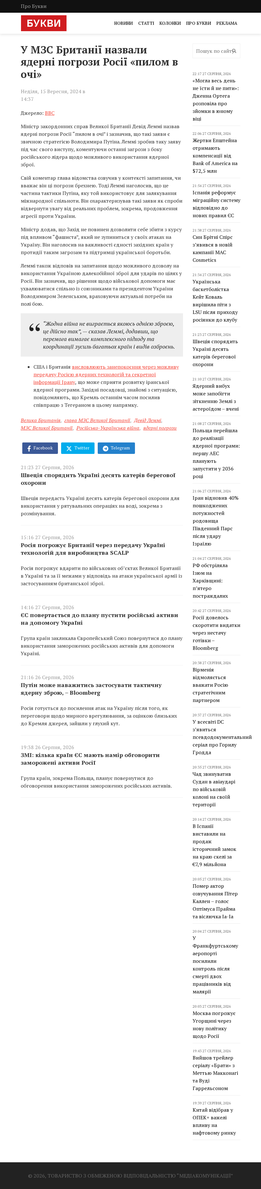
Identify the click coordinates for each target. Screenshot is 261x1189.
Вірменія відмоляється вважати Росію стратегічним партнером (210, 685)
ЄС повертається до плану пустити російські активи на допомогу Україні (99, 618)
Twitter (81, 448)
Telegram (120, 448)
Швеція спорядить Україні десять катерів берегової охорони (98, 478)
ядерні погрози (160, 427)
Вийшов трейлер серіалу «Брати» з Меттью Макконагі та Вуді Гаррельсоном (215, 1073)
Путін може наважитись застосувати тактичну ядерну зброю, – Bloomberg (91, 688)
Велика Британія (40, 420)
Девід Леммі (147, 420)
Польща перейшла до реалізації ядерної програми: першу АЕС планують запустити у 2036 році (216, 453)
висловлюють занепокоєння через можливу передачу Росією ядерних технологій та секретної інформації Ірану (106, 374)
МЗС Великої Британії (47, 427)
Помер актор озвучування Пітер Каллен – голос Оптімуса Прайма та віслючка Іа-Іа (215, 901)
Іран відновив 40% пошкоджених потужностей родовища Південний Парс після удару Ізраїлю (215, 520)
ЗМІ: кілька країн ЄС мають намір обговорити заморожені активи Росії (90, 758)
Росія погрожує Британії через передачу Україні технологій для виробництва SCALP (93, 548)
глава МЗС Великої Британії (97, 420)
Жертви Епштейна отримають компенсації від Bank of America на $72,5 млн (215, 155)
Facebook (42, 448)
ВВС (49, 112)
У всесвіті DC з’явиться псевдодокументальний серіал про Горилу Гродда (222, 737)
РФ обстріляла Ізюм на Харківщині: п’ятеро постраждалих (210, 580)
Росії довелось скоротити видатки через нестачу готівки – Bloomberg (216, 632)
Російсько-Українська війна (107, 427)
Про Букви (33, 6)
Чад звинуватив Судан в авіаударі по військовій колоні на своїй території (214, 789)
